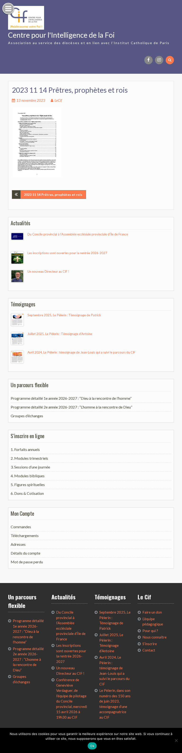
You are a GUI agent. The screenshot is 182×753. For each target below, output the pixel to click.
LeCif (58, 100)
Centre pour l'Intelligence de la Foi (61, 35)
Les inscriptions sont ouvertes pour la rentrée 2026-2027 (67, 253)
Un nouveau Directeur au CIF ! (48, 271)
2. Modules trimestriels (29, 458)
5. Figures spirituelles (28, 484)
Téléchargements (25, 535)
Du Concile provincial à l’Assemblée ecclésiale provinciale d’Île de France (77, 234)
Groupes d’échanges (27, 415)
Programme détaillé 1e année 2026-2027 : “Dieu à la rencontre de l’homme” (71, 398)
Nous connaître (154, 637)
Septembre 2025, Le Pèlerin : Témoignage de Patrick (64, 315)
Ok (92, 746)
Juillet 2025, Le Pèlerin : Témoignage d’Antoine (59, 334)
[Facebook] (148, 60)
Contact (148, 650)
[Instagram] (159, 60)
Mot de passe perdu (27, 562)
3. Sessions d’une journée (30, 467)
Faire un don (152, 612)
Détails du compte (25, 553)
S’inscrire (149, 644)
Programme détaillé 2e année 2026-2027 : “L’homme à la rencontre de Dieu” (71, 407)
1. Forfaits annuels (25, 449)
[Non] (176, 740)
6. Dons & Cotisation (27, 493)
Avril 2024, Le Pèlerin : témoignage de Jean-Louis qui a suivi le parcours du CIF (81, 352)
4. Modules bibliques (28, 475)
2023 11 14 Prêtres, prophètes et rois (53, 195)
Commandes (21, 526)
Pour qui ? (150, 631)
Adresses (18, 544)
